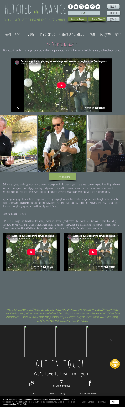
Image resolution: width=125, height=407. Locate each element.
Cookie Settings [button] (88, 402)
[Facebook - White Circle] (70, 6)
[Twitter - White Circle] (97, 6)
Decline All (102, 402)
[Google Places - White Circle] (86, 6)
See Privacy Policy (20, 404)
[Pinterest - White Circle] (92, 6)
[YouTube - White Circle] (75, 6)
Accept (114, 402)
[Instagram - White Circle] (81, 6)
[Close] (122, 401)
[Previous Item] (4, 143)
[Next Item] (120, 143)
